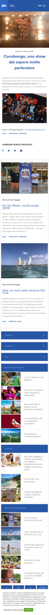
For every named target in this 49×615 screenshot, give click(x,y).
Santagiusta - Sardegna (18, 133)
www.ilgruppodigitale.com (35, 130)
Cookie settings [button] (17, 610)
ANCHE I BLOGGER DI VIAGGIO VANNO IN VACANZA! (33, 494)
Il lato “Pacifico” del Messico (34, 378)
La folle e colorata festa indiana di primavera (33, 393)
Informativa (7, 610)
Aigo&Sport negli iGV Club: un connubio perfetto (34, 576)
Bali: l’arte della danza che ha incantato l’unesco (33, 407)
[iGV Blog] (8, 5)
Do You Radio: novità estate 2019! (20, 207)
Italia (4, 133)
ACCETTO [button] (28, 610)
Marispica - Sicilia (15, 321)
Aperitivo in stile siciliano (32, 561)
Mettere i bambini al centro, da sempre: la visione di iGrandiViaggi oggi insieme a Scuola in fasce (33, 463)
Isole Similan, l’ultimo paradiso (32, 435)
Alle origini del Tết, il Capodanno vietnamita (33, 421)
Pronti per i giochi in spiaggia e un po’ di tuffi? (34, 547)
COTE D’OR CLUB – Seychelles (32, 480)
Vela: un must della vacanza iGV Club (23, 292)
